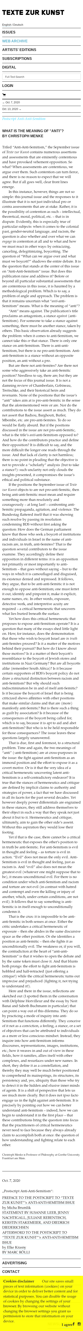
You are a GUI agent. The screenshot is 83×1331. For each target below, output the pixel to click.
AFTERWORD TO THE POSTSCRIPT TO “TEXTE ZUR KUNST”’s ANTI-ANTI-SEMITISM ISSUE (40, 1238)
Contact (11, 1272)
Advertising (14, 1263)
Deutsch (18, 24)
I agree (67, 1325)
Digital (9, 67)
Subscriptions (17, 59)
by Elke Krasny (14, 1247)
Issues (8, 32)
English (6, 24)
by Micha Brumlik (16, 1208)
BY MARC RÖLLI (16, 1252)
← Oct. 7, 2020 (11, 102)
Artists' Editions (19, 50)
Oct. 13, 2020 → (11, 109)
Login (7, 86)
